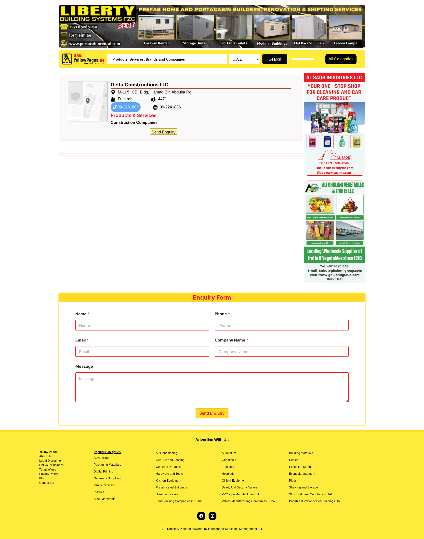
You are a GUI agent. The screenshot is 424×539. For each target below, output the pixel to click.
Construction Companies (134, 122)
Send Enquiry (163, 132)
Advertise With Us (212, 440)
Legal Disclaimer (50, 460)
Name (82, 314)
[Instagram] (212, 516)
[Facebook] (201, 516)
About (43, 456)
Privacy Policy (48, 474)
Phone (222, 314)
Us (49, 456)
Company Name (231, 340)
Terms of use (47, 469)
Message (84, 366)
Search (275, 59)
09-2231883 (128, 107)
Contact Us (46, 483)
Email (82, 340)
